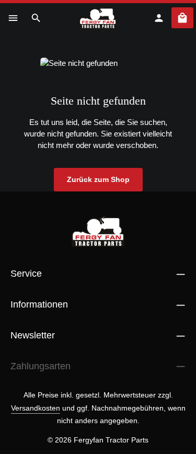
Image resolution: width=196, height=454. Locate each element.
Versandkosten (35, 408)
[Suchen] (36, 17)
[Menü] (13, 17)
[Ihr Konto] (158, 17)
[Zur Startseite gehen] (98, 18)
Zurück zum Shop (98, 179)
